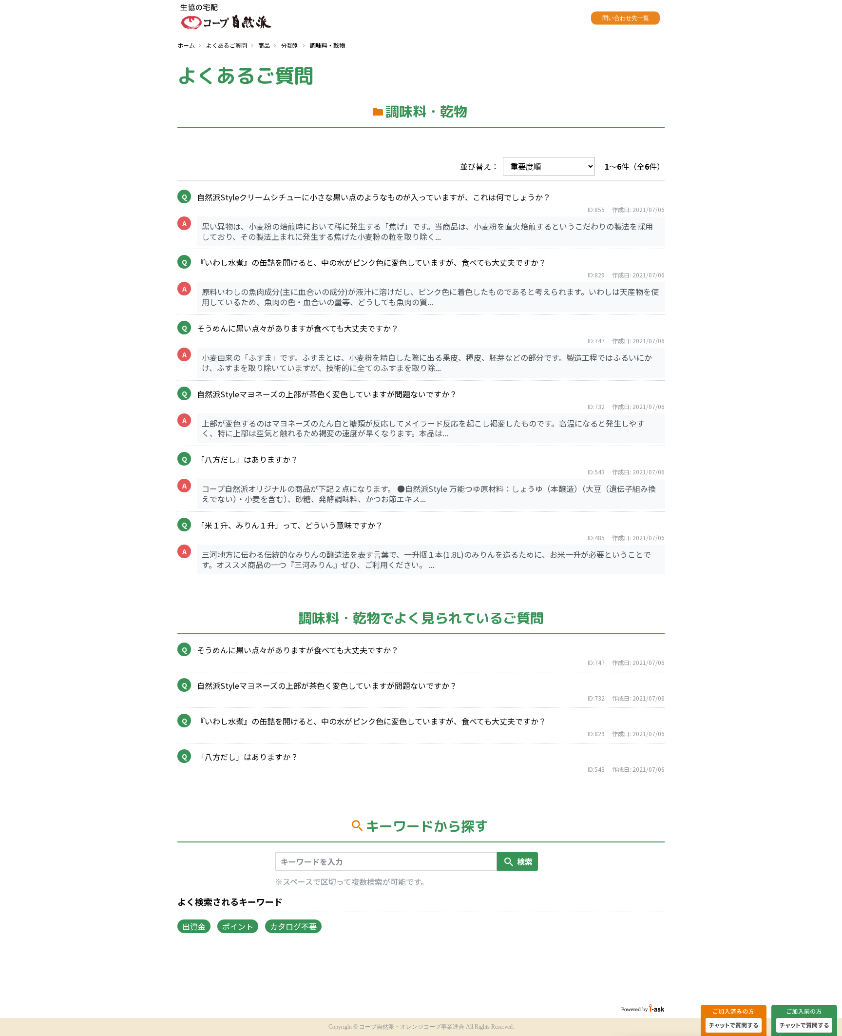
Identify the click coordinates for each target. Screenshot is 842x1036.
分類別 (290, 45)
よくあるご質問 (226, 45)
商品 (264, 45)
